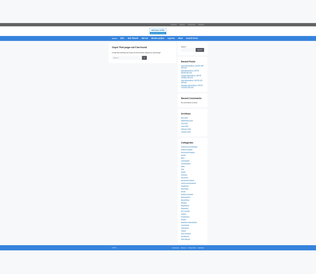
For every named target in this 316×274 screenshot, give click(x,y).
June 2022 (184, 126)
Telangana (185, 228)
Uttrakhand (185, 236)
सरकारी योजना (192, 38)
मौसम (180, 38)
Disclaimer (201, 24)
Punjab (183, 220)
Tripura (183, 231)
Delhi (182, 166)
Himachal (184, 178)
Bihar (183, 158)
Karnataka (184, 189)
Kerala (183, 192)
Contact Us (174, 24)
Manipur (184, 203)
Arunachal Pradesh (188, 152)
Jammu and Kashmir (188, 183)
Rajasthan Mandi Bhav (189, 222)
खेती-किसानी (133, 38)
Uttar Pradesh (186, 234)
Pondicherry (185, 217)
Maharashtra (185, 197)
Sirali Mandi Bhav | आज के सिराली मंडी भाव (190, 72)
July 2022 (184, 123)
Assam (183, 155)
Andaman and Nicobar (189, 147)
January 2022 (186, 132)
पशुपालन (171, 38)
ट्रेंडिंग (122, 38)
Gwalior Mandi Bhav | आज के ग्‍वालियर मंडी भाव (191, 77)
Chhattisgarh (186, 164)
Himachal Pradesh (187, 180)
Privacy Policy (191, 24)
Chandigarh (185, 161)
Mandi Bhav (185, 200)
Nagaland (184, 208)
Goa (182, 169)
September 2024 (187, 121)
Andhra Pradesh (186, 150)
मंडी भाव (144, 38)
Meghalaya (185, 206)
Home (114, 38)
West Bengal (185, 239)
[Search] (144, 58)
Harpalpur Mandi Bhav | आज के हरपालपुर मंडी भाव (192, 86)
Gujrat (183, 172)
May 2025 (184, 118)
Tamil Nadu (185, 225)
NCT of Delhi (185, 211)
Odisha (183, 214)
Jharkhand (185, 186)
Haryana (184, 175)
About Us (182, 24)
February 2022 (186, 129)
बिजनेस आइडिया (157, 38)
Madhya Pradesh (187, 194)
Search (183, 47)
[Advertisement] (49, 11)
